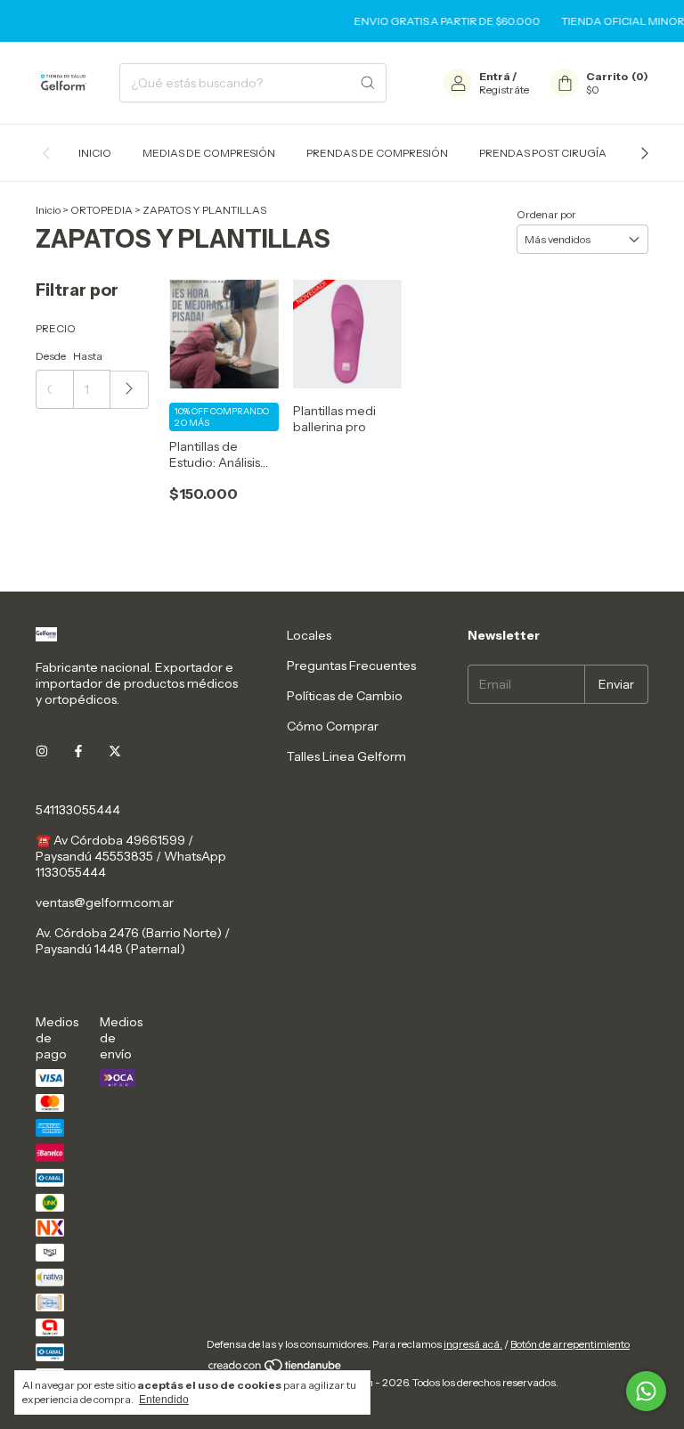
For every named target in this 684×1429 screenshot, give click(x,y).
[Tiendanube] (276, 1369)
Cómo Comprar (333, 726)
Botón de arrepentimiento (570, 1344)
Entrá (494, 76)
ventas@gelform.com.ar (105, 902)
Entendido (164, 1399)
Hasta (87, 356)
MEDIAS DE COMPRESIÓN (208, 152)
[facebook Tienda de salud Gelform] (78, 751)
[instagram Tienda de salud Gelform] (42, 751)
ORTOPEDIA (101, 209)
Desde (51, 356)
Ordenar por (546, 214)
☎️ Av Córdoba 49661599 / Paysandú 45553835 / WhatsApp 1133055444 (131, 856)
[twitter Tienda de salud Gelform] (115, 751)
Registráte (504, 89)
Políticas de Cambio (345, 696)
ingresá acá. (473, 1344)
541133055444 (78, 810)
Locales (309, 635)
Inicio (48, 209)
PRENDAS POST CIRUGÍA (543, 152)
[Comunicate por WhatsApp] (646, 1391)
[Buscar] (368, 83)
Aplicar (129, 390)
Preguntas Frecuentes (351, 665)
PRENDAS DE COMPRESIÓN (377, 152)
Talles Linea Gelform (346, 756)
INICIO (94, 152)
